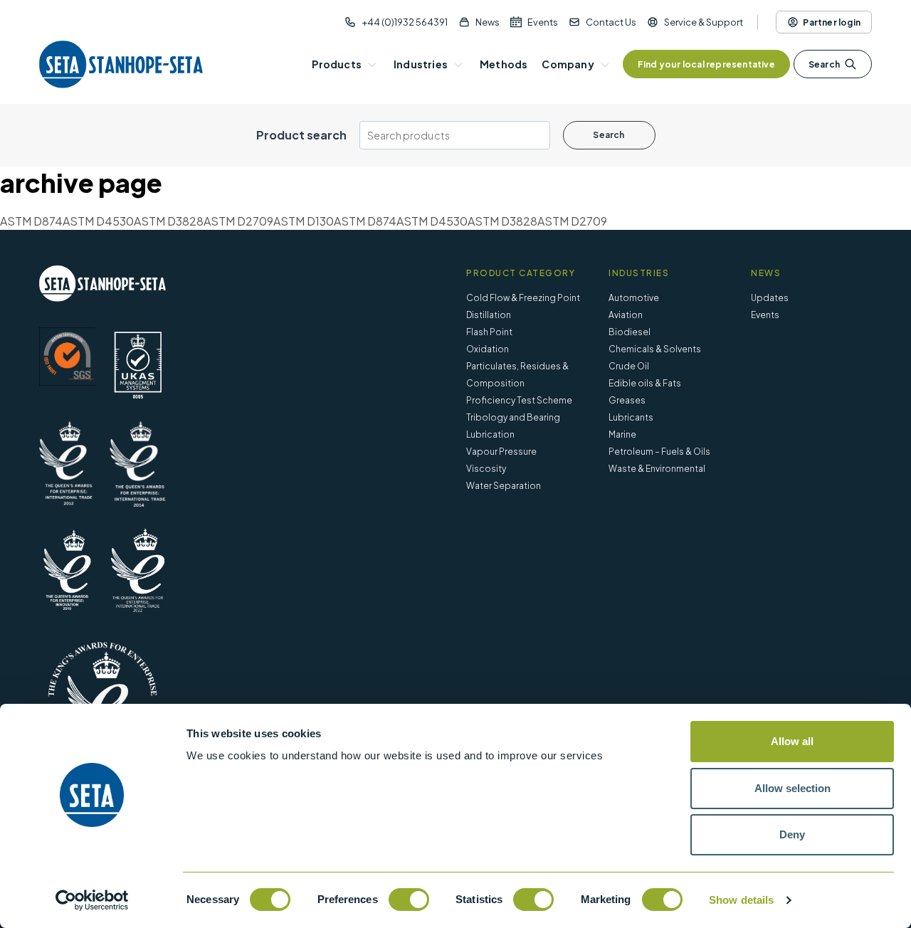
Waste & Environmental (657, 468)
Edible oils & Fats (645, 383)
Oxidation (487, 349)
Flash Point (489, 332)
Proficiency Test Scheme (519, 400)
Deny (792, 834)
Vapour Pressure (501, 451)
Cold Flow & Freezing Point (523, 297)
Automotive (634, 297)
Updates (770, 297)
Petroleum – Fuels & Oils (659, 451)
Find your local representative (706, 64)
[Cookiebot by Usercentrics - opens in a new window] (92, 900)
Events (542, 22)
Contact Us (611, 22)
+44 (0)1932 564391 (405, 22)
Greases (627, 400)
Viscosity (486, 468)
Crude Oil (629, 366)
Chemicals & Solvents (655, 349)
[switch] (409, 899)
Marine (622, 434)
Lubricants (631, 417)
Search (824, 64)
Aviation (626, 315)
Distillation (488, 315)
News (487, 22)
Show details (741, 900)
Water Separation (503, 485)
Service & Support (703, 22)
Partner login (831, 22)
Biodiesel (630, 332)
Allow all (792, 741)
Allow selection (792, 788)
